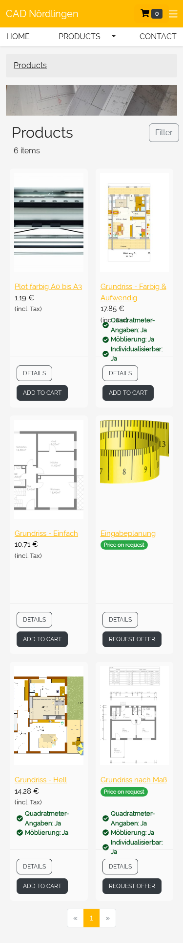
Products (30, 65)
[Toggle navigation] (173, 14)
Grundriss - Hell (41, 779)
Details (34, 373)
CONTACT (158, 36)
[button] (114, 36)
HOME (18, 36)
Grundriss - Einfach (46, 533)
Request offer (132, 639)
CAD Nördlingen (42, 14)
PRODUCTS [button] (80, 36)
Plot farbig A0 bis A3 (48, 286)
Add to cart (42, 392)
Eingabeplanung (128, 533)
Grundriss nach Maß (134, 779)
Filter (164, 132)
